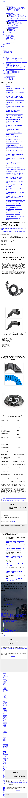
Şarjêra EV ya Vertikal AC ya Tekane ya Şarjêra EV (16, 62)
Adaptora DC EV (12, 30)
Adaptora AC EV (12, 29)
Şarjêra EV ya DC (9, 13)
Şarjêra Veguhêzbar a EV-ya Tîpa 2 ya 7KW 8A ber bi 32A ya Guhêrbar (15, 218)
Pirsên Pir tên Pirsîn (7, 32)
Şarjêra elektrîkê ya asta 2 (8, 621)
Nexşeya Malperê (4, 613)
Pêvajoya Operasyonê (10, 39)
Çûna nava (5, 34)
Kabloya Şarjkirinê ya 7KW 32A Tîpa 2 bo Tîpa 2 (13, 500)
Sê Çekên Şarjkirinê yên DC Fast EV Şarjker (17, 18)
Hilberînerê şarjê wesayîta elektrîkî (10, 620)
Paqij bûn (5, 44)
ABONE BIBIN (4, 592)
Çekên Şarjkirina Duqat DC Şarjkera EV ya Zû (15, 66)
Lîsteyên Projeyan (9, 38)
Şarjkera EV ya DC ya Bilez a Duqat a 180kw (14, 133)
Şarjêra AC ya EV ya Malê (13, 9)
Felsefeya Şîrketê (9, 35)
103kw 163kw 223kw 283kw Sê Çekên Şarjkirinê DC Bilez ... (14, 118)
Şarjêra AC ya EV (9, 6)
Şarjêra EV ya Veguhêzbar (11, 21)
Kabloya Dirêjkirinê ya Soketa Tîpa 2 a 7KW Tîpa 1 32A (14, 556)
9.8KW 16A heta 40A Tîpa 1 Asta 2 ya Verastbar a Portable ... (15, 170)
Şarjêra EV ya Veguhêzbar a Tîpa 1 (15, 22)
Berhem (4, 4)
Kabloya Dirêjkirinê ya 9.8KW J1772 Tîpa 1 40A (14, 572)
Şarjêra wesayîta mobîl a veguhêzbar (12, 616)
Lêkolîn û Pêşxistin (10, 42)
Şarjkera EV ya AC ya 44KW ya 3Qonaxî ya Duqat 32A (14, 110)
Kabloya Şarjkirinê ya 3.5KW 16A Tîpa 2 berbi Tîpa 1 (15, 564)
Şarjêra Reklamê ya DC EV (14, 14)
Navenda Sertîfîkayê (10, 36)
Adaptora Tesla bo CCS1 (8, 631)
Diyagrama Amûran (10, 41)
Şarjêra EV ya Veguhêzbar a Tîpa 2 (15, 23)
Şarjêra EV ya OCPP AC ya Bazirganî (16, 7)
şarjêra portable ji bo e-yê (6, 614)
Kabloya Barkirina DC (13, 27)
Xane (4, 3)
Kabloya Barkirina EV (10, 24)
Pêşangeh (8, 43)
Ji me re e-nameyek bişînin (6, 246)
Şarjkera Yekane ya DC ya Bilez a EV (16, 15)
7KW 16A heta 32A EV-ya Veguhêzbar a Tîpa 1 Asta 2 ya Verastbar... (14, 209)
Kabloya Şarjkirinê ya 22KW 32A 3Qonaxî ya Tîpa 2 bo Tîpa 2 (15, 549)
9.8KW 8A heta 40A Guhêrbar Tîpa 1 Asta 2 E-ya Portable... (14, 178)
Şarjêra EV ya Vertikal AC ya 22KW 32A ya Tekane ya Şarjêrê (14, 97)
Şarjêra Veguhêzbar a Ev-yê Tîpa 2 (18, 614)
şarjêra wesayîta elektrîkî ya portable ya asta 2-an (11, 615)
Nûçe (4, 31)
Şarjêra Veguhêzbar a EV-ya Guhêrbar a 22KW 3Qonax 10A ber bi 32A (14, 147)
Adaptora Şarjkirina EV (10, 28)
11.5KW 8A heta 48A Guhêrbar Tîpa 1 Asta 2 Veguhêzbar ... (14, 155)
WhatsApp (3, 635)
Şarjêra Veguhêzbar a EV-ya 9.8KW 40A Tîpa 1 (13, 162)
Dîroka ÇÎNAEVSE (10, 37)
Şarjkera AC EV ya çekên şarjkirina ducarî (17, 8)
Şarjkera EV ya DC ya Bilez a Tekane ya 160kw (14, 126)
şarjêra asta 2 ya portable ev (10, 617)
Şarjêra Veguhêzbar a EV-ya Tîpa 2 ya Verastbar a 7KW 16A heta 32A (15, 200)
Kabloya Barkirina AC (13, 25)
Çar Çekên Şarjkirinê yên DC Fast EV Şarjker (17, 20)
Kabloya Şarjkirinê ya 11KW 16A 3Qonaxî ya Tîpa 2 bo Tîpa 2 (15, 541)
